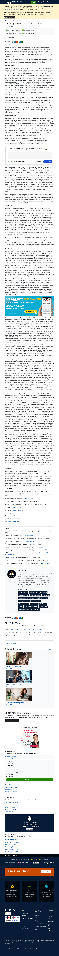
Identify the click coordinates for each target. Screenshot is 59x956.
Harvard (24, 629)
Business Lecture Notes (11, 839)
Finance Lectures (10, 809)
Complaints (51, 921)
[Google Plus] (14, 909)
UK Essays (10, 26)
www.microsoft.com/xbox (42, 553)
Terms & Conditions (19, 949)
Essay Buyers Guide (10, 844)
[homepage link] (5, 21)
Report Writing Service (11, 785)
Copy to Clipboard (11, 643)
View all (51, 649)
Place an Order (46, 872)
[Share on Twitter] (15, 42)
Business (15, 21)
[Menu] (6, 2)
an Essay (29, 779)
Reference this (10, 37)
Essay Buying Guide (40, 926)
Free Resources (39, 923)
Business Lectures (10, 805)
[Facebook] (6, 909)
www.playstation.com (29, 553)
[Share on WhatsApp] (22, 42)
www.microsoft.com (15, 516)
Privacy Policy (8, 949)
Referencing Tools (10, 847)
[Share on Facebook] (12, 42)
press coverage (35, 859)
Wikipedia (39, 629)
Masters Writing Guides (11, 851)
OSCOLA (46, 629)
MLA (12, 629)
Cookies (38, 949)
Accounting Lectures (11, 802)
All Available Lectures (11, 812)
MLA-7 (17, 629)
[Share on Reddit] (17, 42)
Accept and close (8, 17)
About (49, 913)
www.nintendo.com (15, 518)
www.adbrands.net (16, 507)
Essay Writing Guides (11, 849)
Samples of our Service (11, 791)
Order (33, 2)
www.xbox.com (28, 498)
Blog (36, 929)
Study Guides (38, 921)
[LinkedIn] (10, 909)
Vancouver (31, 629)
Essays (9, 21)
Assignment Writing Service (13, 787)
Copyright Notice (30, 949)
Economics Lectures (11, 807)
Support (43, 2)
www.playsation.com (13, 521)
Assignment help (26, 926)
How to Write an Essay (11, 842)
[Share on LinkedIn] (20, 42)
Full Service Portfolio (11, 794)
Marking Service (9, 789)
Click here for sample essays (11, 9)
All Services (25, 928)
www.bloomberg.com (17, 510)
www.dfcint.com (23, 513)
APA (7, 629)
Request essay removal (12, 720)
